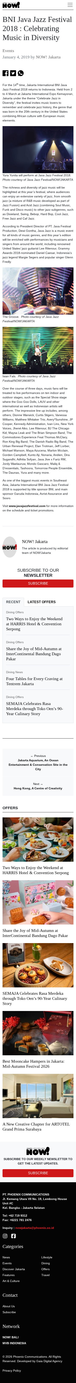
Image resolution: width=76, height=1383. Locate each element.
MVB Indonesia (14, 1343)
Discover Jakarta (14, 1269)
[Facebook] (13, 1235)
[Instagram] (5, 1235)
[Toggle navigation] (70, 4)
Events (8, 50)
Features (9, 1275)
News (6, 1257)
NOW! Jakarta (48, 57)
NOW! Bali (11, 1337)
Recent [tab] (13, 602)
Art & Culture (11, 1281)
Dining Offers (15, 612)
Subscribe (9, 1312)
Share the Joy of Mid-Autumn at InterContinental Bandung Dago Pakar (34, 653)
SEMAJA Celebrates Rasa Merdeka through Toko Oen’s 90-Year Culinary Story (34, 708)
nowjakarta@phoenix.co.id (34, 1227)
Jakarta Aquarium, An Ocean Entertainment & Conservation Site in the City (38, 765)
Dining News (14, 672)
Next (38, 784)
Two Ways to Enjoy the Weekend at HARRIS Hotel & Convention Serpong (34, 623)
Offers (45, 1269)
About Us (9, 1306)
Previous (38, 756)
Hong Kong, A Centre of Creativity (38, 788)
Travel (45, 1275)
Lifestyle (46, 1257)
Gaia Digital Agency (49, 1361)
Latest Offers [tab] (42, 602)
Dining (45, 1263)
